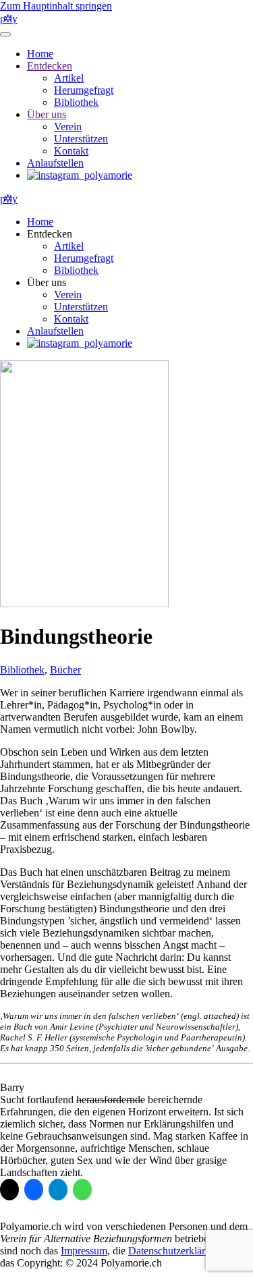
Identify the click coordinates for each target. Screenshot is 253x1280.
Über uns (46, 114)
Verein (68, 126)
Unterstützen (81, 138)
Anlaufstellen (55, 163)
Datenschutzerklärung (174, 1250)
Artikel (69, 78)
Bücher (65, 669)
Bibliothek (76, 102)
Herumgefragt (83, 90)
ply (9, 18)
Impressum (84, 1250)
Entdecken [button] (49, 234)
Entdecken (49, 66)
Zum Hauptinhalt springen (56, 5)
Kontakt (71, 151)
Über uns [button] (46, 282)
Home (40, 53)
